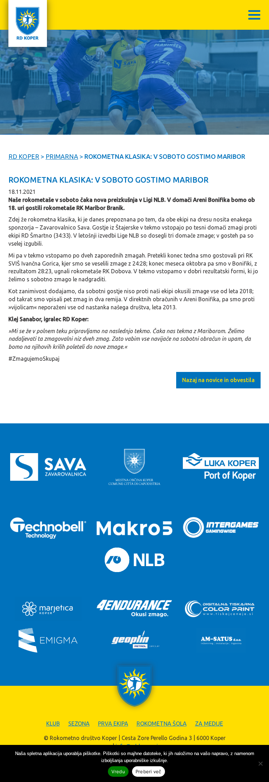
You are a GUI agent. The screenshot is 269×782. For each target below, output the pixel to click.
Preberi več (148, 771)
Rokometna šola (162, 723)
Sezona (79, 723)
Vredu (118, 771)
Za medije (209, 723)
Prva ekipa (113, 723)
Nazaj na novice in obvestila (218, 380)
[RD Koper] (27, 23)
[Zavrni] (260, 763)
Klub (53, 723)
